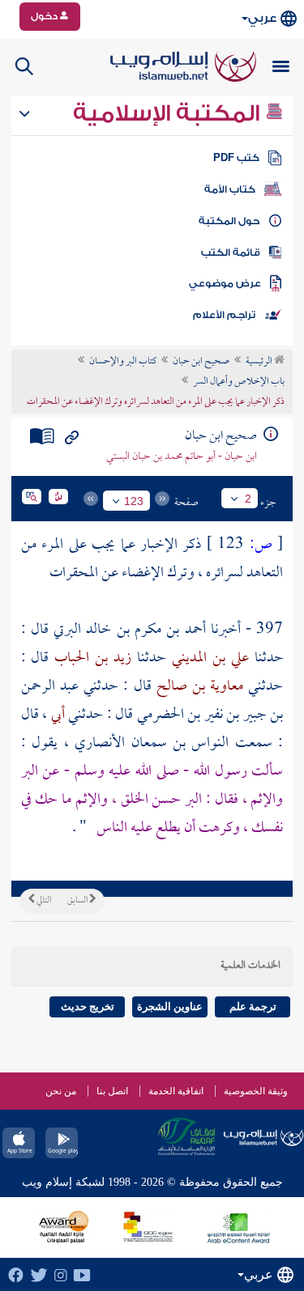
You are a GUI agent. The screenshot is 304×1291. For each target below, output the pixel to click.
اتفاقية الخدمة (175, 1091)
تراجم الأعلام (224, 315)
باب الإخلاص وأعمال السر (239, 382)
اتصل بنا (112, 1091)
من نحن (60, 1091)
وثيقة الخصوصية (256, 1091)
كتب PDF (236, 157)
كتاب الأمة (229, 189)
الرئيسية (260, 361)
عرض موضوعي (225, 283)
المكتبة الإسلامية (169, 113)
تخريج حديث (87, 1006)
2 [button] (248, 498)
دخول (45, 16)
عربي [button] (262, 18)
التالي (43, 901)
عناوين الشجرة (170, 1006)
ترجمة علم (252, 1006)
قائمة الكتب (230, 252)
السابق (78, 901)
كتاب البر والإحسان (122, 361)
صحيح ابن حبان (201, 361)
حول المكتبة (229, 221)
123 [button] (133, 501)
